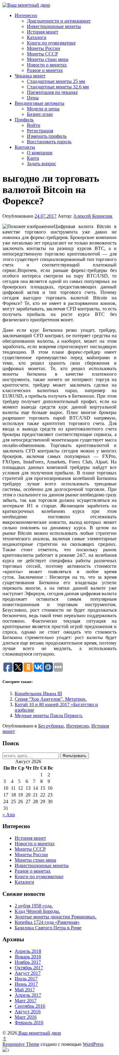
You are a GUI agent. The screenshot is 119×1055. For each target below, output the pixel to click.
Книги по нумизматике (51, 42)
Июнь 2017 (26, 984)
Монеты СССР (42, 53)
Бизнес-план (40, 114)
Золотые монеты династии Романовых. (55, 916)
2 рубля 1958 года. (34, 905)
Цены (33, 97)
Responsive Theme (20, 1044)
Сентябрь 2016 (30, 1006)
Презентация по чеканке (52, 92)
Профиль (24, 119)
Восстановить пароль (49, 141)
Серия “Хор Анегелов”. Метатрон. (51, 699)
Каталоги (36, 37)
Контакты (25, 147)
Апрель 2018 (28, 951)
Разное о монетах (45, 70)
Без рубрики (51, 725)
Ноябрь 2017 (28, 962)
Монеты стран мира (47, 59)
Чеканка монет (30, 75)
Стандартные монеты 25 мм (56, 81)
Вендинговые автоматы (39, 103)
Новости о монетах (47, 64)
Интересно (26, 15)
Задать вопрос (41, 163)
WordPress (93, 1044)
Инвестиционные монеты (54, 26)
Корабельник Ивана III (38, 693)
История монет (42, 31)
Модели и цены (43, 108)
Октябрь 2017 (29, 967)
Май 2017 (25, 989)
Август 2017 (28, 973)
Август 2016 (28, 1011)
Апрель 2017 (28, 995)
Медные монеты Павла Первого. (49, 715)
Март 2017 (26, 1000)
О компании (39, 152)
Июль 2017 (26, 978)
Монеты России (43, 48)
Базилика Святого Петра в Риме (48, 927)
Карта (33, 158)
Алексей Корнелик (93, 216)
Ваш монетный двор (39, 1032)
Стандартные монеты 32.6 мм (58, 86)
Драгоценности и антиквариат (59, 20)
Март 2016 (26, 1017)
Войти (33, 125)
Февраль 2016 (29, 1022)
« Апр (8, 814)
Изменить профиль (47, 136)
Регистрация (40, 130)
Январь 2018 (28, 956)
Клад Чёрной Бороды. (37, 911)
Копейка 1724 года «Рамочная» (47, 922)
